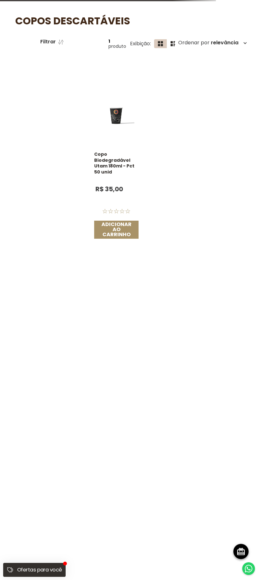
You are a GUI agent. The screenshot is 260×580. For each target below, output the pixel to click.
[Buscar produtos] (193, 35)
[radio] (218, 55)
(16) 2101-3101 (130, 473)
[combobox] (106, 35)
